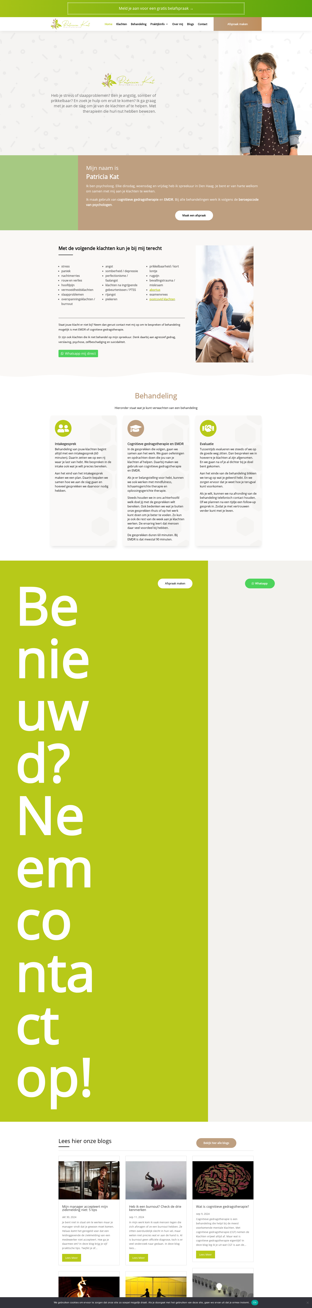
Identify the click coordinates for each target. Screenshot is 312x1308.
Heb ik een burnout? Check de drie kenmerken (155, 1208)
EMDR (82, 329)
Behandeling (138, 24)
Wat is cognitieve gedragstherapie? (222, 1206)
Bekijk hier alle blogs (216, 1143)
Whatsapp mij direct (80, 353)
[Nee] (307, 1302)
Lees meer (71, 1257)
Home (108, 24)
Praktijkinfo (157, 24)
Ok (254, 1302)
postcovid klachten (162, 299)
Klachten (121, 24)
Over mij (177, 24)
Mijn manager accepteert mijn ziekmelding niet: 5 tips (85, 1208)
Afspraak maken (175, 583)
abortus (155, 290)
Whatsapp (261, 583)
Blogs (190, 24)
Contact (202, 24)
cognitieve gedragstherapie (106, 329)
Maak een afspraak (194, 215)
